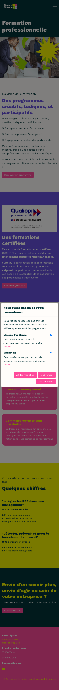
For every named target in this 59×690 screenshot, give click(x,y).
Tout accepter (46, 381)
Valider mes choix (25, 375)
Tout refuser (46, 375)
